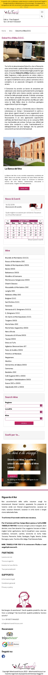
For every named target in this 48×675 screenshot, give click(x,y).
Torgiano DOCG (11, 321)
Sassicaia (8, 306)
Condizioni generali (8, 583)
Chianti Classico (11, 284)
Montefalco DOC (11, 324)
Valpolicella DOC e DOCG (14, 387)
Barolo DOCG (10, 269)
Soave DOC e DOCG (12, 383)
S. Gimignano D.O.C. (12, 313)
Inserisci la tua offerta (9, 565)
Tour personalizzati (9, 569)
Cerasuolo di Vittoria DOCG (15, 335)
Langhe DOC (10, 291)
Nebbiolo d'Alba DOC (13, 295)
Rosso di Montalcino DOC (15, 262)
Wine (10, 31)
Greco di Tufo (10, 343)
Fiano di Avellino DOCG (14, 350)
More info (24, 188)
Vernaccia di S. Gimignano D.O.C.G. (18, 309)
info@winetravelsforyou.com (12, 623)
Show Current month (35, 240)
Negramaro (9, 357)
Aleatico (8, 361)
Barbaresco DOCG (12, 273)
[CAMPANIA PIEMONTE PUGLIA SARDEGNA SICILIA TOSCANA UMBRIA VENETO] (24, 405)
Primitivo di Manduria (13, 354)
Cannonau (9, 369)
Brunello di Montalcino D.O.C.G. (17, 258)
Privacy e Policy (13, 483)
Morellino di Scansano (13, 276)
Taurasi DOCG (10, 339)
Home (4, 31)
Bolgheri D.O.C (10, 298)
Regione (8, 403)
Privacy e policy (7, 587)
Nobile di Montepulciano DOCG (17, 265)
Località (8, 409)
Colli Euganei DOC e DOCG (15, 376)
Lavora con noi (7, 557)
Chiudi (26, 7)
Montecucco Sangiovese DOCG (17, 280)
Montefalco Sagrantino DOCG (16, 328)
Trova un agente (8, 561)
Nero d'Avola (10, 332)
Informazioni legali (8, 579)
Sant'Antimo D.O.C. (12, 302)
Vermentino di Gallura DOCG (16, 365)
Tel (10, 619)
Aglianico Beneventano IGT (15, 346)
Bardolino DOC (10, 372)
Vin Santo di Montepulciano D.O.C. (18, 317)
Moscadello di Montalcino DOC (17, 287)
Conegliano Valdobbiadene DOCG (18, 380)
